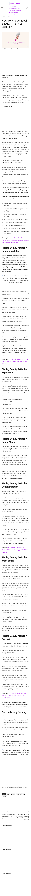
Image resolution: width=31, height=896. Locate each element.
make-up (19, 794)
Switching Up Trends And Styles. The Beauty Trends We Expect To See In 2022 (22, 817)
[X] (7, 804)
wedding (4, 796)
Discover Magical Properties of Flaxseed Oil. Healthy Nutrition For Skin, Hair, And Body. (15, 362)
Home (3, 16)
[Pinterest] (11, 804)
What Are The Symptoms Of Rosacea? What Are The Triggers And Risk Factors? (14, 550)
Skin (24, 794)
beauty (13, 794)
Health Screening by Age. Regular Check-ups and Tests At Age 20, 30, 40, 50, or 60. (15, 695)
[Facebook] (3, 804)
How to (8, 16)
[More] (19, 804)
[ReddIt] (15, 804)
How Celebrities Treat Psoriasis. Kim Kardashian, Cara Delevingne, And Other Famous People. (15, 240)
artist (8, 794)
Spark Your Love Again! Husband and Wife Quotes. (8, 816)
